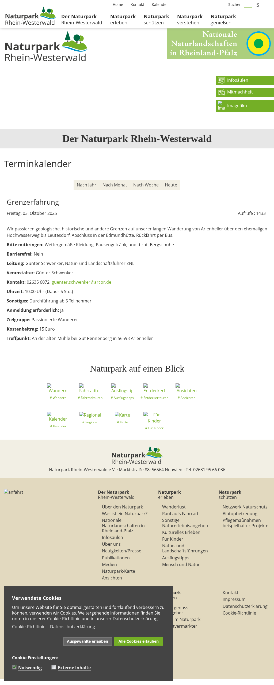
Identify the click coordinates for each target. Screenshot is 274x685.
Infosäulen (112, 537)
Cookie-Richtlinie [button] (28, 627)
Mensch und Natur (181, 564)
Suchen (235, 4)
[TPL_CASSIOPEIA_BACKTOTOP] (2, 682)
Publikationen (116, 558)
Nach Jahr (86, 185)
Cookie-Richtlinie (239, 613)
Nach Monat (114, 185)
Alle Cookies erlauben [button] (139, 641)
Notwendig (30, 667)
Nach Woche (146, 185)
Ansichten (112, 578)
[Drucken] (267, 175)
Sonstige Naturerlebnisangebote (186, 522)
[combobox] (248, 5)
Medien (109, 564)
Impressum (234, 599)
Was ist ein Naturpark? (124, 513)
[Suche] (263, 185)
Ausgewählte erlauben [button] (87, 641)
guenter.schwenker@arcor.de (81, 282)
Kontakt (230, 593)
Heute (171, 185)
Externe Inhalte (74, 667)
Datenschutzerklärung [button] (72, 627)
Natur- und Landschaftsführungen (185, 548)
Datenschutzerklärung (245, 606)
